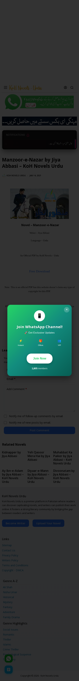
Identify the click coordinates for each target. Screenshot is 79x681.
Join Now (39, 358)
